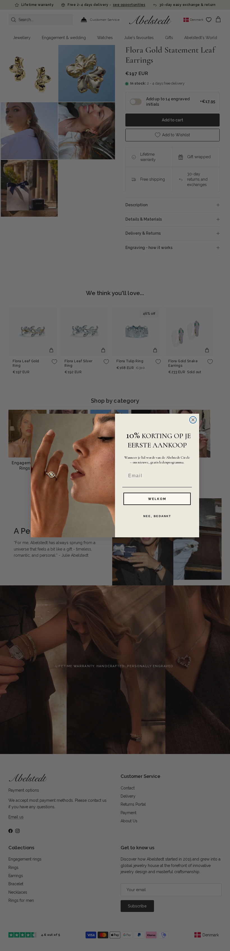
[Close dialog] (193, 419)
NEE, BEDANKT (157, 516)
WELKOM (157, 499)
